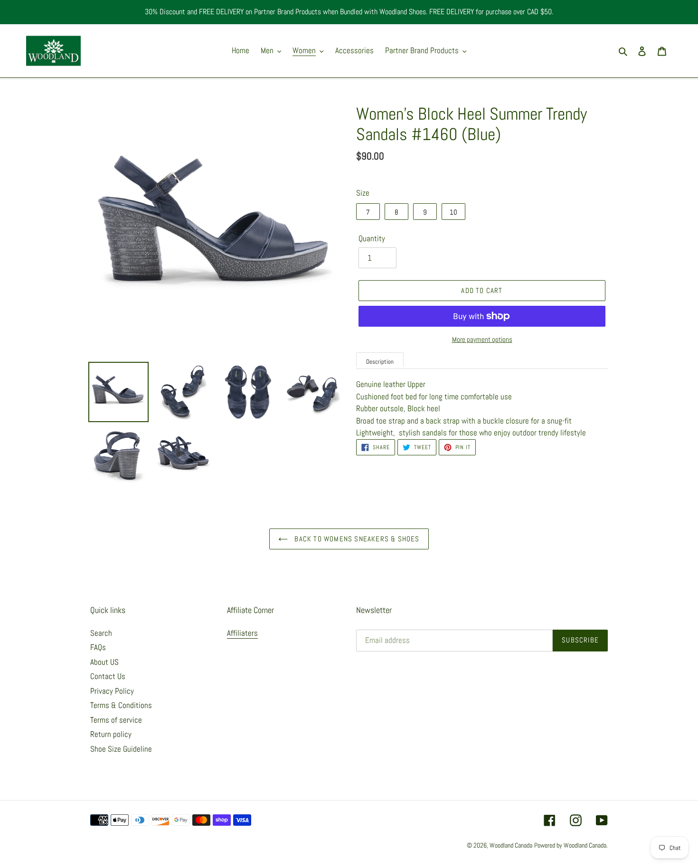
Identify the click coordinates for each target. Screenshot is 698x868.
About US (104, 662)
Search (101, 633)
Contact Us (107, 676)
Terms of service (116, 720)
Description (380, 362)
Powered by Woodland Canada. (571, 845)
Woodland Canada (511, 845)
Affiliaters (242, 633)
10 (453, 212)
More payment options (482, 339)
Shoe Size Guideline (121, 749)
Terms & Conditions (121, 705)
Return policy (111, 734)
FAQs (98, 647)
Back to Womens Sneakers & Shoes (355, 538)
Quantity (371, 238)
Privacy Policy (112, 691)
